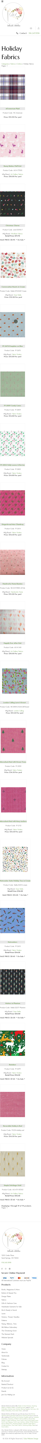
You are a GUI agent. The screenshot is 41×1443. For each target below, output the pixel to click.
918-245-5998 (6, 1262)
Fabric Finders (16, 354)
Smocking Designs (17, 1424)
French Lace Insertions (19, 1422)
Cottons (19, 64)
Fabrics (12, 64)
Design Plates (6, 1296)
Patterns (4, 1320)
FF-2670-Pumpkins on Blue (12, 346)
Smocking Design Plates (29, 1425)
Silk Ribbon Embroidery (9, 1327)
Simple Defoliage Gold (12, 1185)
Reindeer (12, 1065)
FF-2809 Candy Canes (12, 405)
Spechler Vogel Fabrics (29, 1424)
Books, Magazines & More (10, 1289)
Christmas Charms (13, 225)
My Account (5, 1381)
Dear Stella (17, 295)
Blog (3, 1363)
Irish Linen (33, 1409)
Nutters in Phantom (12, 1003)
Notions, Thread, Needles (10, 1317)
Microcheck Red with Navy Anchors (13, 821)
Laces (3, 1313)
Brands (3, 1391)
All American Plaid (13, 108)
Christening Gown (21, 1407)
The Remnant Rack (7, 1334)
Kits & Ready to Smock (9, 1310)
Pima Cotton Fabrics (17, 1425)
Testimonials (5, 1356)
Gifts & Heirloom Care (9, 1303)
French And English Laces (31, 1420)
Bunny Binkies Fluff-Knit (12, 166)
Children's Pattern (10, 1407)
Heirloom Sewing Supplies (23, 1409)
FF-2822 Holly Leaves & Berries (12, 465)
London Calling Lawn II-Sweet (14, 702)
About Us (4, 1352)
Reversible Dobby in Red (12, 1126)
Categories (5, 64)
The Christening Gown (9, 1331)
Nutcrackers (12, 942)
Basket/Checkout (7, 1384)
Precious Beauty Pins (6, 1424)
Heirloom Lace (11, 1409)
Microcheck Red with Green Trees (13, 762)
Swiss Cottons (4, 1427)
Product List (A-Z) (7, 1388)
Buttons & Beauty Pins (8, 1293)
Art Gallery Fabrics (17, 174)
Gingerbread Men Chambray (12, 524)
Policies (4, 1359)
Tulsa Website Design (30, 1438)
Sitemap (4, 1369)
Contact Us (5, 1366)
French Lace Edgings (7, 1422)
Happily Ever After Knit (12, 643)
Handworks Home (17, 592)
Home (3, 1349)
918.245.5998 (34, 33)
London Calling (19, 711)
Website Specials (7, 1337)
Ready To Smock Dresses (24, 1406)
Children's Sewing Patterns (21, 1419)
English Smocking (11, 1420)
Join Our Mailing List (8, 1394)
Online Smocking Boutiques (26, 1415)
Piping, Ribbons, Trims (9, 1324)
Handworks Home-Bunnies (12, 584)
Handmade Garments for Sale (11, 1307)
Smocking (10, 1419)
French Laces (20, 1420)
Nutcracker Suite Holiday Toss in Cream (15, 881)
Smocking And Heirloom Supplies (19, 1417)
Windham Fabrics (17, 234)
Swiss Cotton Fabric (17, 1411)
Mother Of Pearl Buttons (32, 1422)
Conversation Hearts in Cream (13, 287)
